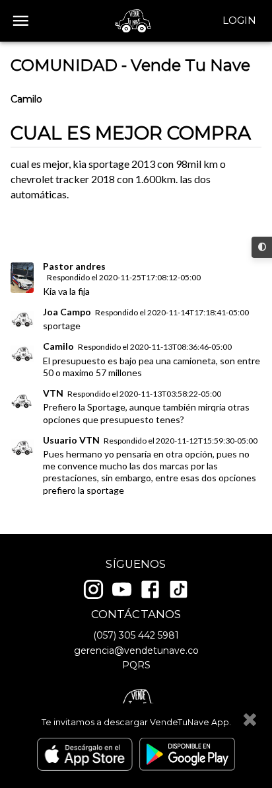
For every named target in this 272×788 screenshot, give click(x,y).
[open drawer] (21, 21)
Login (239, 20)
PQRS (136, 665)
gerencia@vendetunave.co (136, 650)
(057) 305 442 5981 (136, 635)
